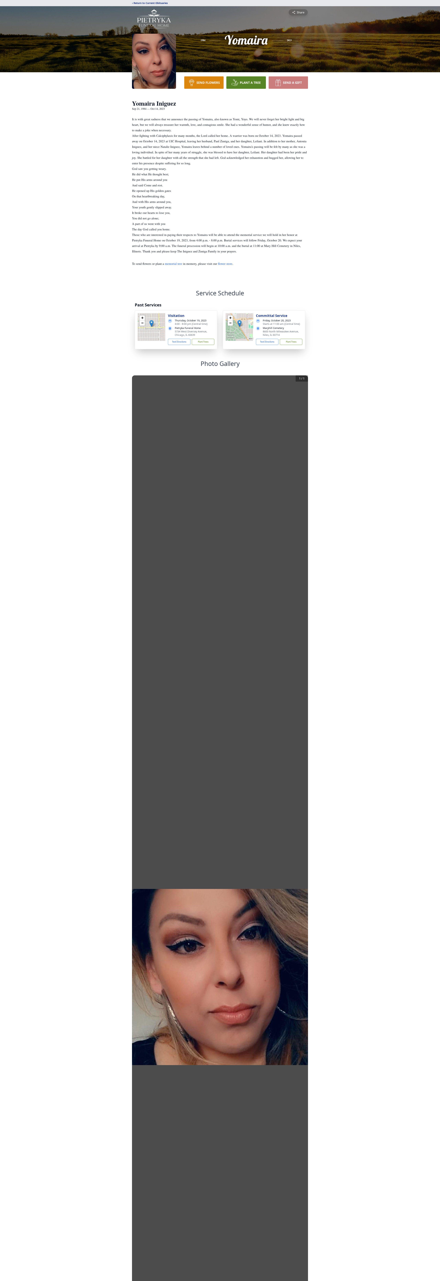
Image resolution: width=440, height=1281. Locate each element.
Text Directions (179, 341)
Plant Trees (203, 341)
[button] (151, 323)
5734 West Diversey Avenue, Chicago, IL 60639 (191, 333)
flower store (225, 263)
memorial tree (173, 263)
